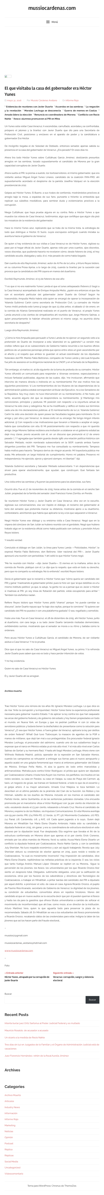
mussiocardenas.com (52, 8)
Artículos (9, 1101)
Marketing (10, 1125)
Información (11, 1113)
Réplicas (9, 1155)
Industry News (12, 1107)
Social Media (11, 1161)
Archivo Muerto (13, 1095)
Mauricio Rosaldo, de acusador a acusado (26, 1030)
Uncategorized (12, 1167)
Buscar (8, 993)
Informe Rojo (72, 100)
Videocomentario (14, 1173)
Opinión (9, 1137)
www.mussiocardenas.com (19, 950)
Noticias (9, 1131)
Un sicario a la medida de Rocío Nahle (25, 1037)
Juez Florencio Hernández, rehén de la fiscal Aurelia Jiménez (37, 1055)
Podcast (9, 1143)
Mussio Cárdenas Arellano (44, 100)
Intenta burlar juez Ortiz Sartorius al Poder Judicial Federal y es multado (42, 1023)
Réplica (8, 1149)
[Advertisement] (52, 50)
